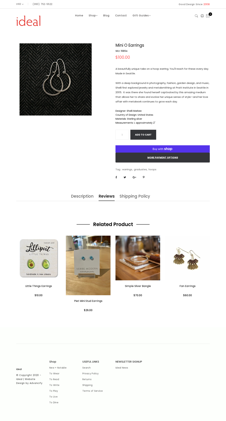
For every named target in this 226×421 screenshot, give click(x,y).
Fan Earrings (188, 286)
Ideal (19, 369)
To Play (53, 391)
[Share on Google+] (134, 177)
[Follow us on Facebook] (116, 177)
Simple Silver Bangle (138, 286)
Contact (121, 15)
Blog (106, 15)
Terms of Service (92, 391)
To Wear (54, 373)
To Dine (53, 402)
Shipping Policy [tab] (135, 196)
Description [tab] (82, 196)
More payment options (162, 157)
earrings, (127, 169)
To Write (54, 385)
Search (86, 367)
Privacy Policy (90, 373)
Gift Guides (141, 15)
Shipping (87, 385)
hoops (152, 169)
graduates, (140, 169)
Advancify (36, 383)
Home (79, 15)
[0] (208, 16)
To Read (54, 379)
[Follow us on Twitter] (125, 177)
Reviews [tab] (107, 196)
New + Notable (58, 367)
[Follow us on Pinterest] (144, 177)
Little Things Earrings (38, 286)
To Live (53, 396)
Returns (86, 379)
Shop (92, 15)
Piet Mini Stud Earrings (88, 301)
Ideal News (121, 367)
